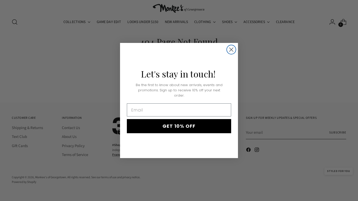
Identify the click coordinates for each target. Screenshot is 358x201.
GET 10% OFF (179, 126)
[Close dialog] (231, 49)
